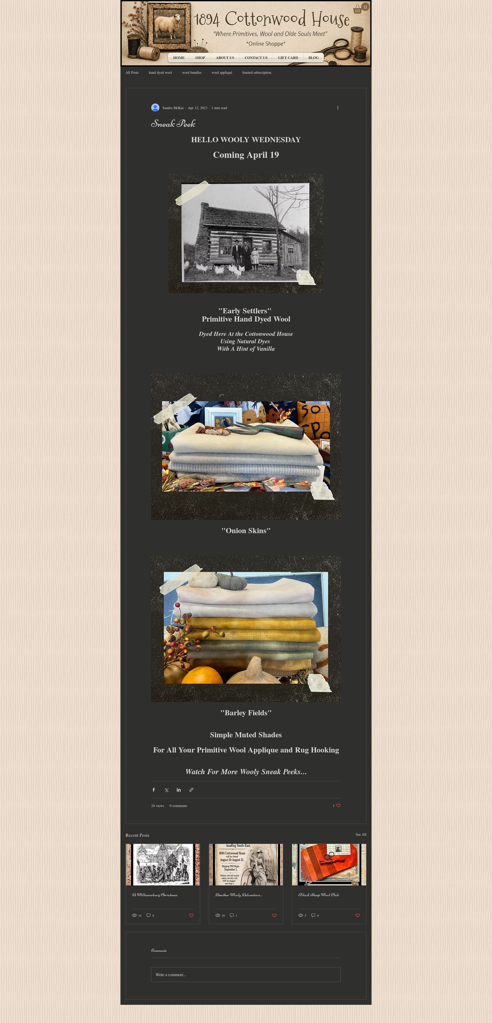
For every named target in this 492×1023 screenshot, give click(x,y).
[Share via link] (191, 789)
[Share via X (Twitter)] (166, 789)
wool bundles (191, 72)
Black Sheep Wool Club (318, 894)
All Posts (132, 72)
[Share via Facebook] (153, 789)
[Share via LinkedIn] (178, 789)
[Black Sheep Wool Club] (329, 864)
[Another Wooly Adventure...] (246, 864)
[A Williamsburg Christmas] (163, 864)
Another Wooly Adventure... (238, 894)
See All (361, 834)
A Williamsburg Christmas (155, 894)
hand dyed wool (160, 72)
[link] (361, 8)
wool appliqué (222, 72)
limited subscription (256, 72)
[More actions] (338, 108)
